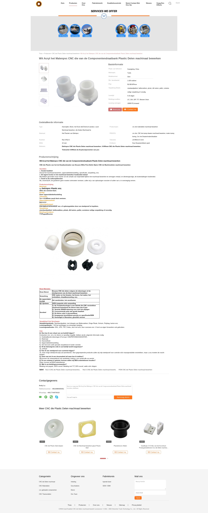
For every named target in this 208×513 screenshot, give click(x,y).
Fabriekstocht (97, 3)
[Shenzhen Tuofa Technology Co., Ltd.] (38, 4)
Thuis (70, 505)
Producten (73, 3)
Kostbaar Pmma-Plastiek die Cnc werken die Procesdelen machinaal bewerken (87, 447)
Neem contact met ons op (133, 4)
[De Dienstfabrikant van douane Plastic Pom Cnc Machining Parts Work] (54, 428)
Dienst (73, 490)
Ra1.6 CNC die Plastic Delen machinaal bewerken (62, 370)
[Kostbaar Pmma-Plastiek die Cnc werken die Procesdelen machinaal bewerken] (87, 428)
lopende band (107, 482)
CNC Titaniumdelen (45, 494)
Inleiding (73, 482)
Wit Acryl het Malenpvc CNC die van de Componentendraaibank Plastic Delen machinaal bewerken (111, 53)
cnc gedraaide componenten (48, 490)
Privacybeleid (136, 505)
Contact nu (131, 109)
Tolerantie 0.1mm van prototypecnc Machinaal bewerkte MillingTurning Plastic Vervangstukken (153, 447)
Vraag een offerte (160, 4)
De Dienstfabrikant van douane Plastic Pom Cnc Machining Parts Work (53, 447)
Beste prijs (116, 109)
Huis (62, 3)
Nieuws (149, 3)
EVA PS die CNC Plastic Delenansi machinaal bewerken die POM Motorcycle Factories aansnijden (120, 447)
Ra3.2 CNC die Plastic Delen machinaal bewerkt (99, 370)
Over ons (83, 4)
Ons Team (74, 494)
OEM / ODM (106, 486)
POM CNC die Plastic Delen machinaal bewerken (135, 370)
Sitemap (122, 505)
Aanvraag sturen (123, 397)
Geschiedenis (75, 486)
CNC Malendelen (44, 486)
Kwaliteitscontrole (114, 3)
